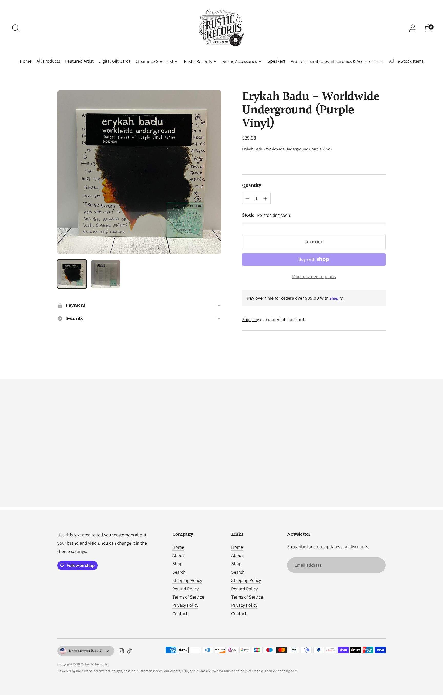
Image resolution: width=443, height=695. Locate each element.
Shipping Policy (187, 580)
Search (179, 572)
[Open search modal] (16, 28)
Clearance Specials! (154, 61)
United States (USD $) (86, 650)
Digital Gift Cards (114, 61)
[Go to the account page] (413, 28)
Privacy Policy (185, 605)
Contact (179, 613)
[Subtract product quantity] (247, 198)
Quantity (251, 185)
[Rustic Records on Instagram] (121, 652)
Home (26, 61)
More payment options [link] (314, 276)
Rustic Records (198, 61)
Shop (177, 563)
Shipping (250, 319)
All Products (48, 61)
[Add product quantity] (265, 198)
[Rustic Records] (221, 28)
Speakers (276, 61)
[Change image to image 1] (71, 274)
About (178, 555)
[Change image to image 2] (105, 274)
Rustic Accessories (240, 61)
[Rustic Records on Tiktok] (129, 652)
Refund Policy (185, 589)
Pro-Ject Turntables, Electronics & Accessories (334, 61)
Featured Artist (79, 61)
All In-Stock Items (406, 61)
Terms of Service (188, 597)
